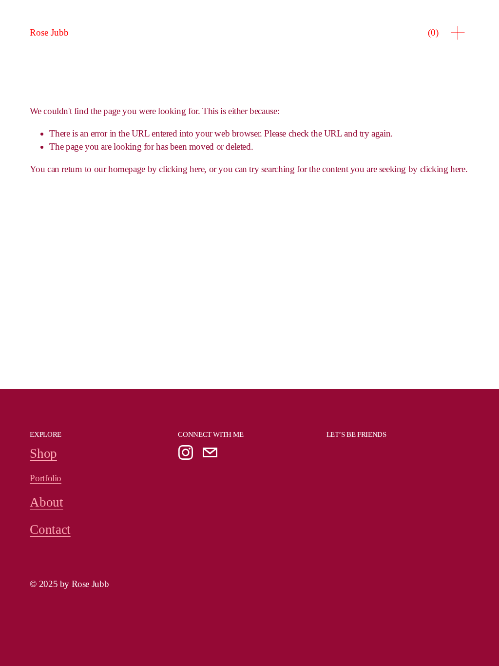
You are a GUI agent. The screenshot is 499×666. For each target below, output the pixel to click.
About (46, 502)
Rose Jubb (49, 32)
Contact (50, 529)
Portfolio (45, 478)
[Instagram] (185, 452)
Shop (43, 453)
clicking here (181, 169)
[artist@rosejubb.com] (210, 452)
